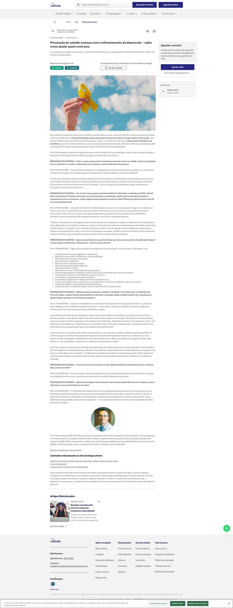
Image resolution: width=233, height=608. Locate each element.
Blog (76, 22)
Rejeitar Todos (177, 603)
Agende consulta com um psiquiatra (65, 450)
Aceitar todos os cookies (198, 603)
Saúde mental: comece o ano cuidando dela (69, 467)
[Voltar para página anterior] (55, 22)
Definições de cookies (164, 572)
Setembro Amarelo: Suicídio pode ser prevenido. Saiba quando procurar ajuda (84, 461)
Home (68, 22)
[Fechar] (229, 603)
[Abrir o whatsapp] (226, 528)
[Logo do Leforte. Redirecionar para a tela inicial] (60, 5)
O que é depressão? (58, 464)
